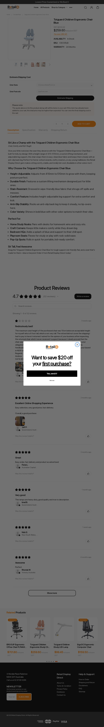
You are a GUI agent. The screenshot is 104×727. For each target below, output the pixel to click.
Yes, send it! (52, 373)
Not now (52, 380)
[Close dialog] (77, 344)
